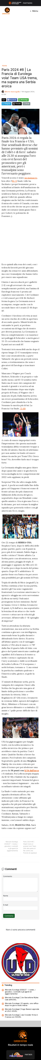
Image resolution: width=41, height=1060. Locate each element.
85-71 (14, 181)
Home (4, 66)
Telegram (7, 103)
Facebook (13, 100)
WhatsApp (24, 100)
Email (27, 103)
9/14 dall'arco (31, 770)
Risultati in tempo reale (20, 1044)
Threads (18, 103)
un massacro (30, 177)
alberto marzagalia (12, 92)
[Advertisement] (20, 39)
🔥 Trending (7, 985)
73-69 (22, 408)
